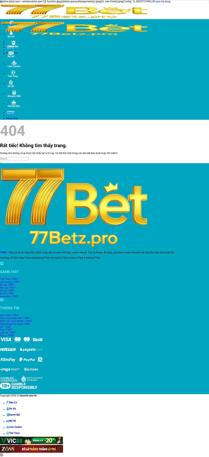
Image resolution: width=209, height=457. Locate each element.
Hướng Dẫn (14, 106)
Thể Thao (13, 76)
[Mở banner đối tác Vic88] (93, 441)
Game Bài (13, 46)
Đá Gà (11, 36)
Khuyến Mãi (14, 96)
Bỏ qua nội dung (161, 1)
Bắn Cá (11, 26)
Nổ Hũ (11, 56)
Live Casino (14, 66)
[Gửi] (1, 162)
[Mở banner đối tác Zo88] (93, 449)
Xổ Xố (11, 86)
